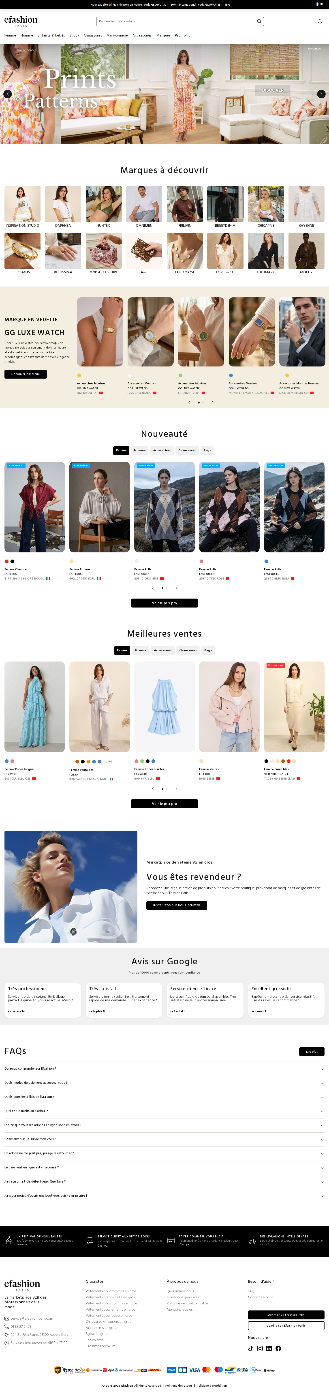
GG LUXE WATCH (87, 388)
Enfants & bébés (51, 36)
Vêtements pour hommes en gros (111, 1303)
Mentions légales (179, 1310)
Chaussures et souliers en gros (108, 1322)
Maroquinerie (117, 36)
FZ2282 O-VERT (189, 393)
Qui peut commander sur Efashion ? (30, 1068)
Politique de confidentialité (187, 1303)
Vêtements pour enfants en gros (110, 1310)
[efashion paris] (21, 21)
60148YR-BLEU (144, 778)
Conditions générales (183, 1297)
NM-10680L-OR (87, 393)
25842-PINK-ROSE (211, 578)
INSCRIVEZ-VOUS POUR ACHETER (176, 905)
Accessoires (142, 36)
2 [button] (203, 402)
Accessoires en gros (101, 1328)
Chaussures (93, 36)
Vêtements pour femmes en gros (111, 1291)
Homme (27, 36)
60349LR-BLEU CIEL (17, 778)
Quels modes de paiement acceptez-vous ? (36, 1083)
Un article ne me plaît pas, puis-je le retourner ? (39, 1153)
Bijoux (74, 36)
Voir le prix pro (164, 603)
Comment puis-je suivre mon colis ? (30, 1139)
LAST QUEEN (142, 574)
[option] (164, 94)
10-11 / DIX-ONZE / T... (277, 774)
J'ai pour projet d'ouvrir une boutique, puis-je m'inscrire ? (46, 1195)
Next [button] (321, 94)
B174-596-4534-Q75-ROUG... (24, 578)
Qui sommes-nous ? (182, 1291)
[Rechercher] (259, 21)
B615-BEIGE (207, 778)
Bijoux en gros (96, 1334)
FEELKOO (204, 774)
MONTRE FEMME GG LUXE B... (249, 393)
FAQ (251, 1291)
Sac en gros (94, 1340)
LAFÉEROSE (11, 574)
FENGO (73, 775)
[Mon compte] (320, 21)
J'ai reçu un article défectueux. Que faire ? (35, 1181)
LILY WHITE (11, 774)
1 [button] (199, 402)
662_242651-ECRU (82, 578)
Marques (163, 36)
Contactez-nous (260, 1297)
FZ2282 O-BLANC (139, 393)
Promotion (183, 36)
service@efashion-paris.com (32, 1319)
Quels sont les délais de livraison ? (29, 1097)
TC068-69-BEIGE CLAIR (279, 778)
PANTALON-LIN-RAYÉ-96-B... (88, 779)
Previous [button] (7, 94)
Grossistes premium (100, 1346)
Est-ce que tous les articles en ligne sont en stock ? (42, 1125)
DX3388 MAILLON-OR (293, 393)
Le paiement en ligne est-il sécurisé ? (31, 1167)
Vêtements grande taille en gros (110, 1297)
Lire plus (312, 1051)
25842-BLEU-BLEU (276, 578)
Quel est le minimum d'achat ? (26, 1111)
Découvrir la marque (25, 374)
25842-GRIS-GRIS (146, 578)
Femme (10, 36)
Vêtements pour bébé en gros (109, 1316)
